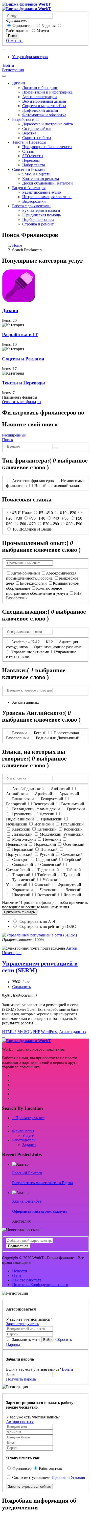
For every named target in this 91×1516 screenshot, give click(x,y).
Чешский (73, 890)
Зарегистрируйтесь (22, 1324)
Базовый (19, 733)
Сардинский (46, 859)
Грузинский (22, 814)
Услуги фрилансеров (30, 57)
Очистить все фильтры (21, 402)
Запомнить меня (26, 1339)
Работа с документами (31, 206)
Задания (49, 26)
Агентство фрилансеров (33, 480)
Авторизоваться (20, 1421)
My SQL (24, 1031)
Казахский (21, 829)
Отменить (14, 40)
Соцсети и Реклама (28, 169)
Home (17, 245)
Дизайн (18, 83)
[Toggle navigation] (4, 49)
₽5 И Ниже (22, 513)
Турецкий (71, 874)
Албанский (60, 789)
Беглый (40, 733)
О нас (17, 1275)
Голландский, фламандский (36, 809)
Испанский (44, 824)
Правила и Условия (68, 1477)
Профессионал (66, 733)
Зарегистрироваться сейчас (29, 1486)
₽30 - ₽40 (37, 518)
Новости (19, 1271)
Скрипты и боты (36, 137)
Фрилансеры (23, 26)
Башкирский (23, 799)
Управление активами (30, 652)
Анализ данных (72, 1031)
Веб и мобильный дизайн (44, 101)
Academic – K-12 (25, 642)
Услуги (43, 31)
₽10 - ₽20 (68, 513)
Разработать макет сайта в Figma (42, 1183)
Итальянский (72, 824)
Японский (72, 895)
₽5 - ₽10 (46, 513)
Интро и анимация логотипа (47, 197)
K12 (49, 642)
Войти (8, 65)
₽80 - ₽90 (74, 524)
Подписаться (18, 1246)
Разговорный (17, 738)
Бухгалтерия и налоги (41, 210)
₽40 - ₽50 (61, 518)
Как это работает (26, 1280)
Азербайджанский (28, 789)
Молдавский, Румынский (62, 834)
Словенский (50, 864)
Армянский (69, 794)
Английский (17, 794)
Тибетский (46, 874)
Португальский (19, 854)
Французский (69, 885)
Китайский (47, 829)
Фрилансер (22, 1468)
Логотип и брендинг (40, 87)
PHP (36, 1031)
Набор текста (33, 165)
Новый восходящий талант (57, 486)
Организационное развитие (58, 647)
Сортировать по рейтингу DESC (47, 926)
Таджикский (48, 869)
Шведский (21, 895)
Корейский (73, 829)
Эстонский (46, 895)
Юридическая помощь (41, 215)
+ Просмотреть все (28, 1118)
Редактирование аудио (41, 192)
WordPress (49, 1031)
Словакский (22, 864)
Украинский (16, 885)
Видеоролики (34, 201)
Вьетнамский (72, 804)
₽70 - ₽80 (51, 524)
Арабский (43, 794)
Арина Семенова (26, 1201)
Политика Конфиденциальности (40, 1284)
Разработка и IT (25, 119)
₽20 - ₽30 (14, 518)
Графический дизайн (40, 110)
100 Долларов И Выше (32, 529)
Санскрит (20, 859)
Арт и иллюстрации (39, 97)
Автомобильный (25, 573)
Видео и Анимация (29, 188)
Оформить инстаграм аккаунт (39, 1211)
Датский (47, 814)
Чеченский (49, 890)
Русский (47, 854)
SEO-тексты (32, 156)
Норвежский (45, 844)
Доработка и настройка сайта (47, 124)
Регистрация (13, 70)
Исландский (16, 824)
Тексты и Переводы (29, 142)
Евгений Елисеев (27, 1173)
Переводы (31, 160)
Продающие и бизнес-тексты (47, 147)
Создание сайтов (36, 128)
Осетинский (73, 844)
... (3, 1036)
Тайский (73, 869)
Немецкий (52, 839)
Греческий (76, 809)
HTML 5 (9, 1031)
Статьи (28, 151)
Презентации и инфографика (47, 92)
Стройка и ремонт (38, 224)
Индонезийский (20, 819)
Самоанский (72, 854)
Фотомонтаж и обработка (44, 115)
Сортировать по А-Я (36, 921)
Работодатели (18, 31)
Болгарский (16, 804)
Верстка (29, 133)
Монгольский (24, 839)
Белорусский (52, 799)
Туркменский (23, 880)
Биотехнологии (33, 583)
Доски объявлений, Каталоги (47, 183)
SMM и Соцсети (36, 174)
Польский (49, 849)
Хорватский (22, 890)
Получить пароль (21, 1379)
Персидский (22, 849)
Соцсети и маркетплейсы (44, 106)
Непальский (16, 844)
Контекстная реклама (40, 178)
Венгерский (43, 804)
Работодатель (50, 1468)
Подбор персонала (38, 219)
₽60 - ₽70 (28, 524)
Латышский (22, 834)
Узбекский (51, 880)
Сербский (72, 859)
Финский (42, 885)
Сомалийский (18, 869)
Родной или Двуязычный (57, 738)
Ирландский (51, 819)
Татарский (21, 874)
